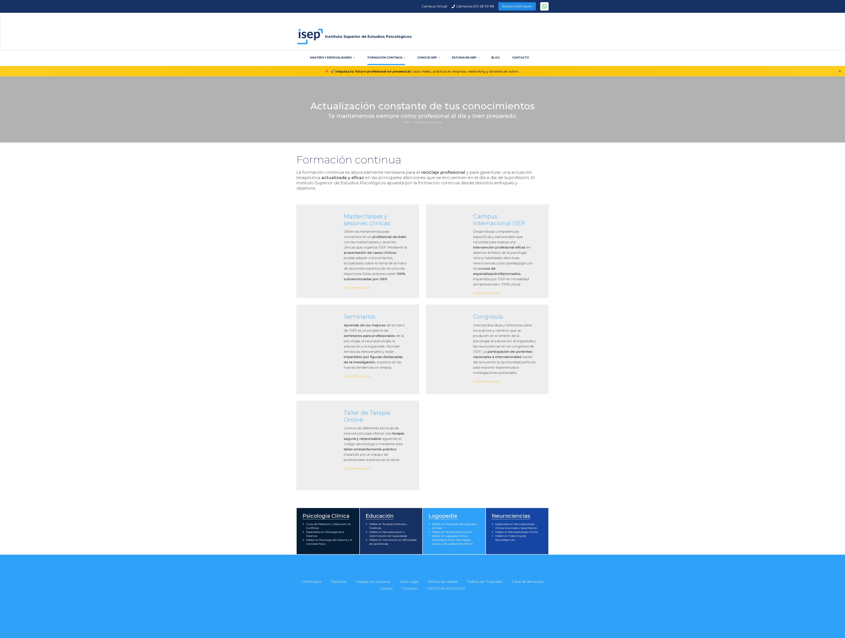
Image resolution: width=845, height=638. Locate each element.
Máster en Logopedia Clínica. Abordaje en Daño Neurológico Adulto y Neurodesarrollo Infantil (452, 539)
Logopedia (442, 516)
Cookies (386, 588)
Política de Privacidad (484, 582)
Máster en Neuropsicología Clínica (516, 532)
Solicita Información (517, 6)
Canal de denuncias (528, 582)
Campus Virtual (434, 6)
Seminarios (359, 316)
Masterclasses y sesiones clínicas (367, 220)
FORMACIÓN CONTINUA (384, 57)
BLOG (495, 57)
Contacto (410, 588)
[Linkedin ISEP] (428, 616)
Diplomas (338, 582)
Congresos (488, 316)
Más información (357, 288)
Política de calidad (442, 582)
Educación (380, 516)
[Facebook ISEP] (408, 616)
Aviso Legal (409, 582)
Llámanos (475, 6)
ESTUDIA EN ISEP (464, 57)
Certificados (311, 582)
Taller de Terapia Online (367, 416)
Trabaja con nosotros (373, 582)
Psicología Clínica (325, 516)
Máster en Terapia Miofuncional (452, 532)
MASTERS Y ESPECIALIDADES (331, 57)
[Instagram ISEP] (438, 616)
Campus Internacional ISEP (499, 220)
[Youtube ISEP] (418, 616)
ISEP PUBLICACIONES (446, 588)
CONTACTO (520, 57)
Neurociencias (511, 516)
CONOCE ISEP (427, 57)
